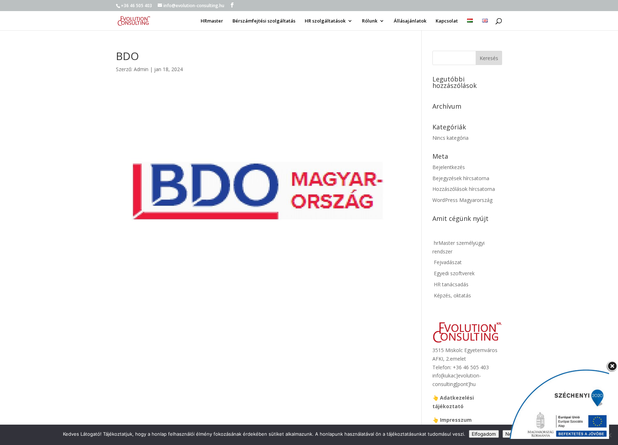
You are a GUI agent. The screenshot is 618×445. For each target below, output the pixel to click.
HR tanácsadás (450, 284)
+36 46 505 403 (136, 6)
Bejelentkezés (448, 167)
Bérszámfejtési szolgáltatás (263, 21)
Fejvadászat (447, 262)
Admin (141, 69)
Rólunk (369, 21)
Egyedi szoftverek (453, 273)
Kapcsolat (447, 21)
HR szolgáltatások (325, 21)
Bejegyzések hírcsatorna (460, 178)
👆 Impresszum (452, 419)
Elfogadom (484, 434)
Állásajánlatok (410, 21)
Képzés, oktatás (451, 295)
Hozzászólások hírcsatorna (463, 189)
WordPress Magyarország (462, 200)
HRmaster (212, 21)
